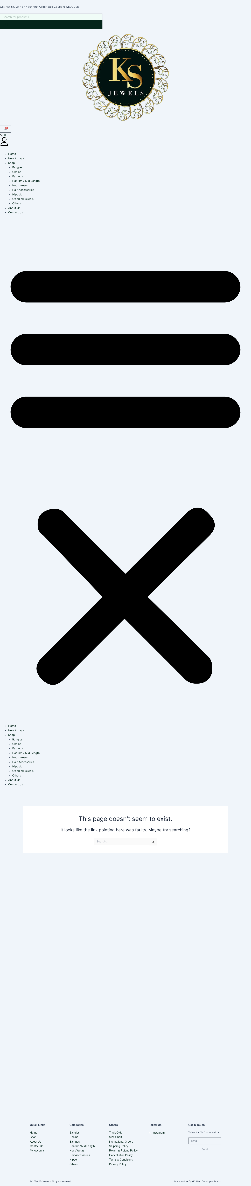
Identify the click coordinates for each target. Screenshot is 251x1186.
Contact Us (15, 212)
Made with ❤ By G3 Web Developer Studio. (197, 1181)
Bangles (17, 167)
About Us (14, 208)
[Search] (6, 24)
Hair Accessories (23, 190)
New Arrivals (16, 158)
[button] (125, 471)
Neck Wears (20, 185)
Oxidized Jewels (22, 199)
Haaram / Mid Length (26, 180)
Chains (16, 172)
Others (16, 203)
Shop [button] (11, 163)
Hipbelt (17, 194)
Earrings (17, 176)
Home (12, 153)
